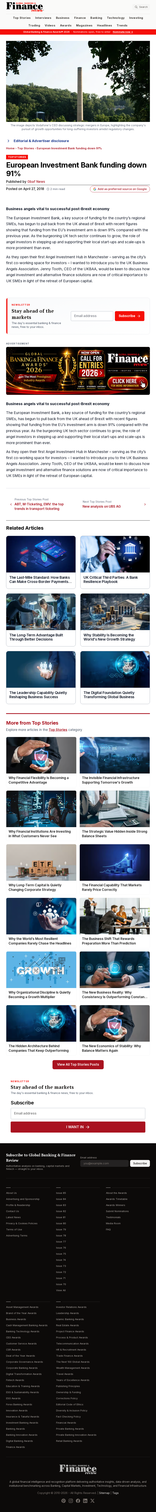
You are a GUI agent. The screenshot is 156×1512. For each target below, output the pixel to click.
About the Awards (116, 1193)
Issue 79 (61, 1229)
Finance (80, 17)
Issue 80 (61, 1223)
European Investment (32, 413)
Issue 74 (61, 1259)
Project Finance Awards (70, 1331)
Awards (66, 25)
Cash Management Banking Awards (27, 1325)
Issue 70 (61, 1284)
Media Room (113, 1223)
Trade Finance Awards (69, 1355)
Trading (34, 25)
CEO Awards (13, 1337)
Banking (96, 17)
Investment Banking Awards (22, 1422)
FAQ (108, 1229)
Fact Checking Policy (68, 1416)
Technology (116, 17)
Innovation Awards (17, 1410)
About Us (11, 1193)
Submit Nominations (117, 1211)
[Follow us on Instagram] (71, 1501)
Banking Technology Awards (22, 1331)
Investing (136, 17)
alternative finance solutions (67, 275)
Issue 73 (61, 1266)
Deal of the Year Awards (20, 1355)
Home (10, 148)
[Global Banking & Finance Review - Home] (41, 7)
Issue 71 (60, 1278)
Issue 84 (61, 1199)
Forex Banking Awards (19, 1404)
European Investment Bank (37, 218)
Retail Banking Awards (69, 1441)
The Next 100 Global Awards (73, 1361)
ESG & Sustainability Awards (22, 1392)
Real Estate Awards (67, 1325)
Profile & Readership (18, 1205)
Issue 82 (61, 1211)
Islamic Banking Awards (70, 1319)
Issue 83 (61, 1205)
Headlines (104, 25)
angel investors (19, 242)
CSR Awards (13, 1349)
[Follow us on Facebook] (78, 1501)
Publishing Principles (68, 1386)
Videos (50, 25)
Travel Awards (64, 1374)
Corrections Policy (67, 1398)
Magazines (84, 25)
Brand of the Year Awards (21, 1313)
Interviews (43, 17)
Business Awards (16, 1319)
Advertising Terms (16, 1235)
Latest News (13, 1217)
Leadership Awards (67, 1313)
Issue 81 (60, 1217)
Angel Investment (60, 257)
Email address (88, 1157)
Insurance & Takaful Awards (22, 1416)
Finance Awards (15, 1447)
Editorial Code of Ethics (69, 1404)
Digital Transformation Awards (24, 1374)
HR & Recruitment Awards (71, 1349)
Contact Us (12, 1211)
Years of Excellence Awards (72, 1380)
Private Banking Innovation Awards (76, 1434)
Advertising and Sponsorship (23, 1199)
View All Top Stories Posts (78, 1064)
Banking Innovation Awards (21, 1434)
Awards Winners (115, 1205)
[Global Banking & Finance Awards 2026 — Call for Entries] (78, 371)
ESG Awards (13, 1398)
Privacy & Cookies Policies (21, 1223)
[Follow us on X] (92, 1501)
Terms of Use (14, 1229)
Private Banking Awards (70, 1428)
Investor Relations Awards (71, 1307)
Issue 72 (61, 1272)
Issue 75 (61, 1253)
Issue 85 (61, 1193)
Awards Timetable (116, 1199)
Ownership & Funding (68, 1392)
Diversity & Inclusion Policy (71, 1410)
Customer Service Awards (21, 1343)
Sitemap (104, 1493)
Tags (115, 1493)
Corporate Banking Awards (22, 1368)
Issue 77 (61, 1241)
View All (61, 1290)
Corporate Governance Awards (24, 1361)
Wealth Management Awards (73, 1368)
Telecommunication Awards (72, 1343)
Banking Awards (15, 1428)
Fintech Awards (15, 1380)
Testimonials (113, 1217)
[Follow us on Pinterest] (63, 1501)
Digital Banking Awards (19, 1441)
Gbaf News (36, 182)
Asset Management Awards (22, 1307)
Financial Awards (66, 1422)
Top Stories (22, 17)
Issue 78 (61, 1235)
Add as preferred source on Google (122, 189)
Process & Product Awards (72, 1337)
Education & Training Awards (23, 1386)
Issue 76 (61, 1247)
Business (63, 17)
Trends (122, 25)
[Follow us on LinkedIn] (85, 1501)
